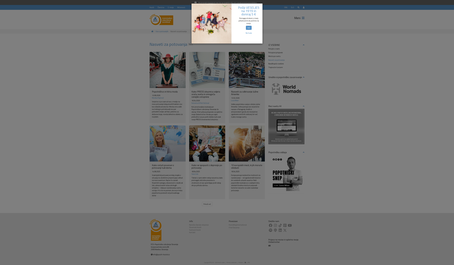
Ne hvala (249, 33)
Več (248, 27)
